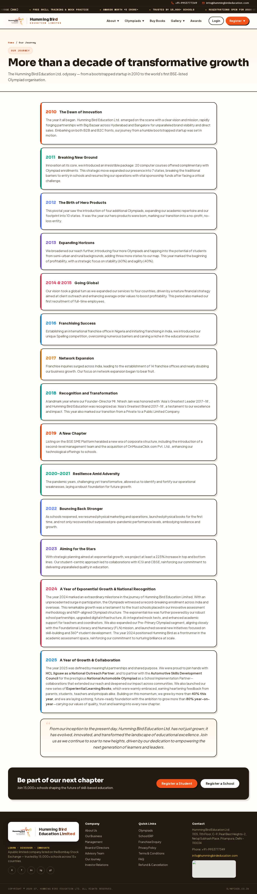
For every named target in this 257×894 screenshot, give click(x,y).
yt (50, 870)
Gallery (178, 20)
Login (216, 20)
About (113, 20)
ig (41, 870)
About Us (91, 830)
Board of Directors (97, 847)
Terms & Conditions (151, 853)
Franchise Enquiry (150, 842)
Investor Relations (96, 864)
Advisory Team (94, 853)
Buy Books (157, 20)
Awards (196, 20)
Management (94, 842)
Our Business (93, 836)
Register (237, 20)
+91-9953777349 (186, 2)
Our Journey (93, 859)
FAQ (141, 859)
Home (11, 42)
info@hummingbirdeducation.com (227, 2)
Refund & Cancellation (153, 864)
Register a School (220, 783)
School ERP (146, 836)
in (31, 870)
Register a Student (177, 783)
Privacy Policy (147, 847)
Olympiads (134, 20)
